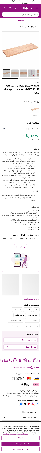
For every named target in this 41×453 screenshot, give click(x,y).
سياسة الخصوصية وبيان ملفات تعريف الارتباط (15, 434)
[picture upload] (21, 260)
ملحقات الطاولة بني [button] (32, 320)
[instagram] (33, 404)
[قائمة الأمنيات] (10, 8)
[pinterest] (29, 404)
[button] (35, 111)
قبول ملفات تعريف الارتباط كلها (20, 443)
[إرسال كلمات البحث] (4, 14)
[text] (31, 136)
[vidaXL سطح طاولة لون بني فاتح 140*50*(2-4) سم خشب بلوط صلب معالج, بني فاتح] (20, 50)
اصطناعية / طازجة (33, 123)
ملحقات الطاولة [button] (19, 315)
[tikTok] (25, 404)
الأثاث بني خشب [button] (33, 315)
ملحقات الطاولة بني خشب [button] (30, 326)
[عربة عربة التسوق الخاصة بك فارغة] (4, 8)
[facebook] (38, 404)
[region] (20, 437)
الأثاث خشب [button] (17, 310)
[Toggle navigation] (37, 8)
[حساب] (15, 8)
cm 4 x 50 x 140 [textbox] (31, 129)
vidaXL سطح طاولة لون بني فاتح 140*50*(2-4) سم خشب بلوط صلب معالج (21, 89)
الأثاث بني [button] (27, 310)
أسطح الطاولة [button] (14, 326)
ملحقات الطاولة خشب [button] (15, 320)
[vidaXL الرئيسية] (28, 8)
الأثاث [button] (36, 310)
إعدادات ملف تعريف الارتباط (20, 449)
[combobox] (20, 14)
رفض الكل (20, 438)
